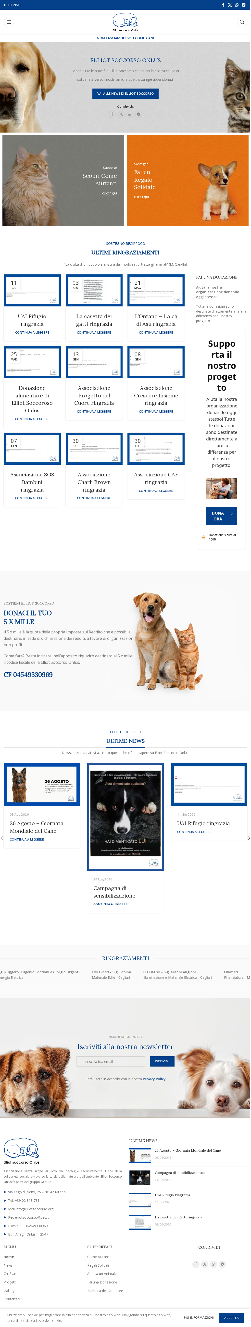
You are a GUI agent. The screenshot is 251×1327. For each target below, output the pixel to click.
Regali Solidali (98, 1265)
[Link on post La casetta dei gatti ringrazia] (94, 290)
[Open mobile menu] (8, 22)
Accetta (231, 1318)
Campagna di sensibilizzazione (180, 1172)
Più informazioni (199, 1317)
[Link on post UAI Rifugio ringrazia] (32, 290)
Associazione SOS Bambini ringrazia (32, 482)
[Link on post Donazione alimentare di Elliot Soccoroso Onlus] (32, 362)
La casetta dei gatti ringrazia (178, 1217)
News (8, 1265)
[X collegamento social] (229, 5)
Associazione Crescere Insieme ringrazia (156, 395)
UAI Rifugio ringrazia (203, 823)
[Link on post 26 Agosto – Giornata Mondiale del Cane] (42, 784)
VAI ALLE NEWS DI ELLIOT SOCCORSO (125, 93)
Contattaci (12, 1299)
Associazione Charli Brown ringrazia (94, 482)
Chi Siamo (12, 1273)
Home (9, 1256)
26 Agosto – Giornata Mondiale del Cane (188, 1150)
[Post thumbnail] (140, 1155)
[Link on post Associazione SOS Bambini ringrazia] (32, 449)
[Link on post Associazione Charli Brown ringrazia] (94, 449)
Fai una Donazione (102, 1282)
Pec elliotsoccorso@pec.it (28, 1217)
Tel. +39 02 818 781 (23, 1200)
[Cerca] (242, 22)
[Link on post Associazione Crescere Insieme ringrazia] (156, 362)
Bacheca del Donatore (105, 1290)
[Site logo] (125, 21)
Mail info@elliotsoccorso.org (30, 1209)
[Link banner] (82, 180)
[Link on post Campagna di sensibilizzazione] (125, 817)
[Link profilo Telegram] (243, 5)
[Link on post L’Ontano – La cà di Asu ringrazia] (156, 290)
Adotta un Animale (102, 1273)
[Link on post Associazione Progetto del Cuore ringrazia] (94, 362)
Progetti (10, 1282)
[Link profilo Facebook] (223, 5)
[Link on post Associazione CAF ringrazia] (156, 449)
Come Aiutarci (98, 1256)
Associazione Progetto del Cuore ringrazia (94, 395)
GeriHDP (46, 1182)
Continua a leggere (32, 332)
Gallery (9, 1290)
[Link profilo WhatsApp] (236, 5)
